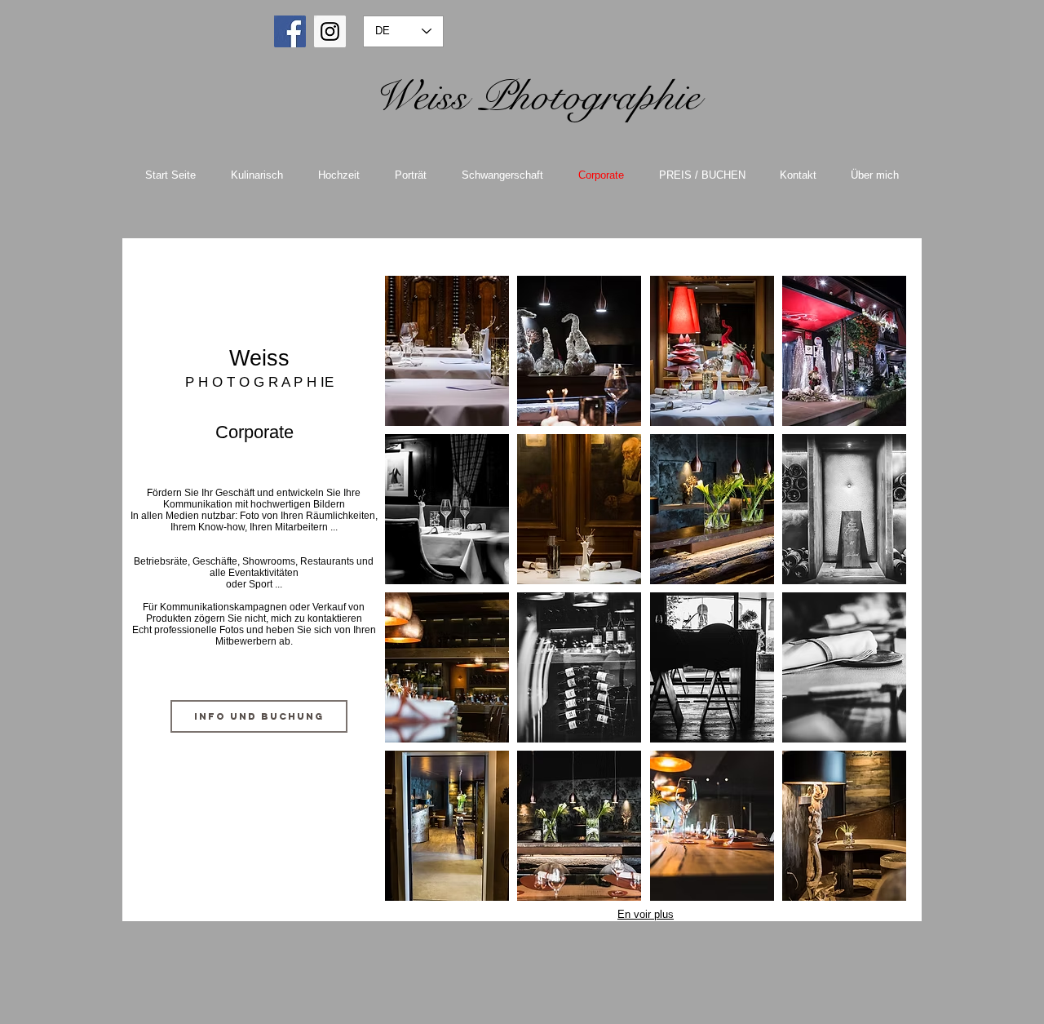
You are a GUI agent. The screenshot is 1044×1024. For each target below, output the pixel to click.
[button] (447, 351)
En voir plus (645, 914)
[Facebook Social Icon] (290, 31)
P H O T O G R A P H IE (259, 382)
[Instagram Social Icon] (330, 31)
